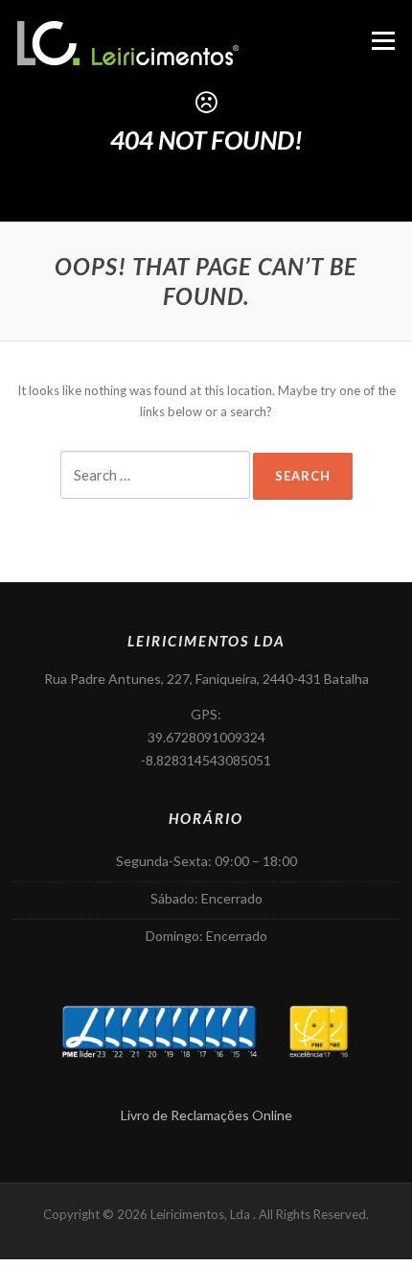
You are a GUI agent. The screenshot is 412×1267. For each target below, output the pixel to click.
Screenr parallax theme (76, 1249)
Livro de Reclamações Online (206, 1115)
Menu (383, 40)
